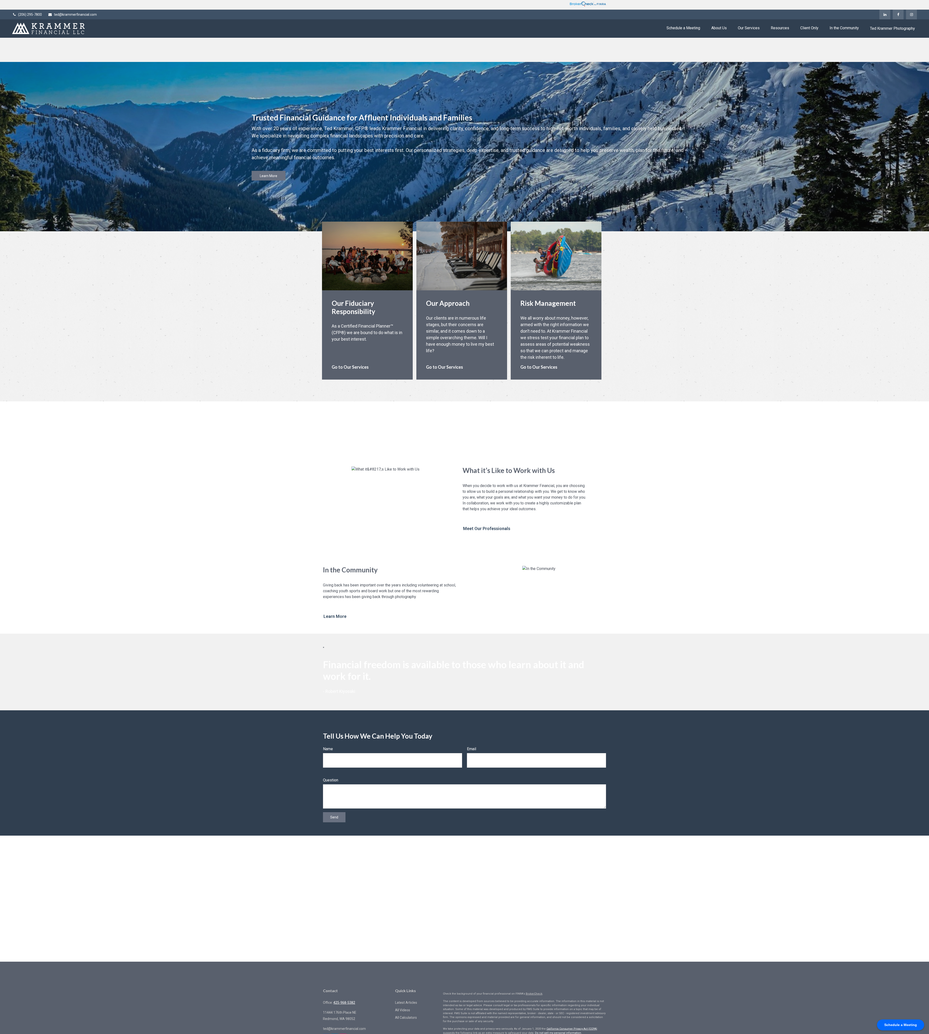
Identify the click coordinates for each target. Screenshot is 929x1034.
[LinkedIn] (884, 14)
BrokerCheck (534, 993)
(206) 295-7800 (30, 14)
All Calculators (406, 1017)
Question (330, 780)
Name (328, 749)
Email (471, 749)
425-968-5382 (344, 1002)
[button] (683, 28)
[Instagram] (911, 14)
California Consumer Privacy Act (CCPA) (572, 1028)
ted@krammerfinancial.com (75, 14)
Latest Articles (406, 1002)
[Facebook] (898, 14)
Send (334, 817)
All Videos (402, 1010)
